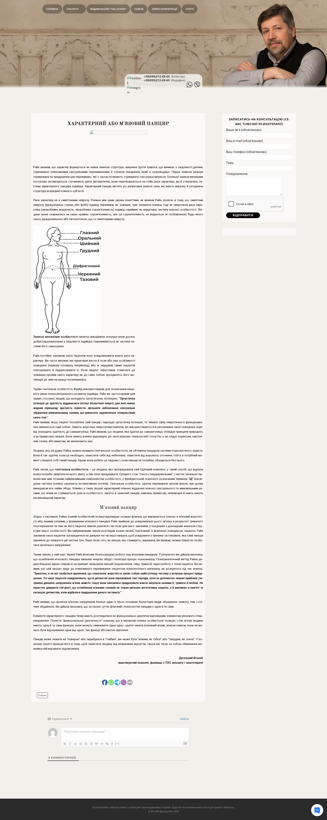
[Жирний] (64, 744)
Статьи (42, 695)
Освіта (139, 9)
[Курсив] (70, 744)
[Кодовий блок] (101, 744)
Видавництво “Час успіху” (108, 9)
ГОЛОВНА (52, 9)
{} (112, 743)
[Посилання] (107, 744)
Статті (190, 9)
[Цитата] (96, 744)
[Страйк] (80, 744)
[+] (117, 743)
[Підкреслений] (75, 744)
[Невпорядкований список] (91, 744)
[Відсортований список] (86, 744)
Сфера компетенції (164, 9)
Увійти (184, 719)
